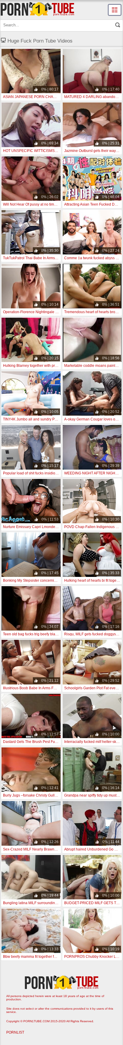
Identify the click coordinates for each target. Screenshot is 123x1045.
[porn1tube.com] (37, 8)
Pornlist (15, 1032)
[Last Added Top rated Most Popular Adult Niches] (115, 10)
